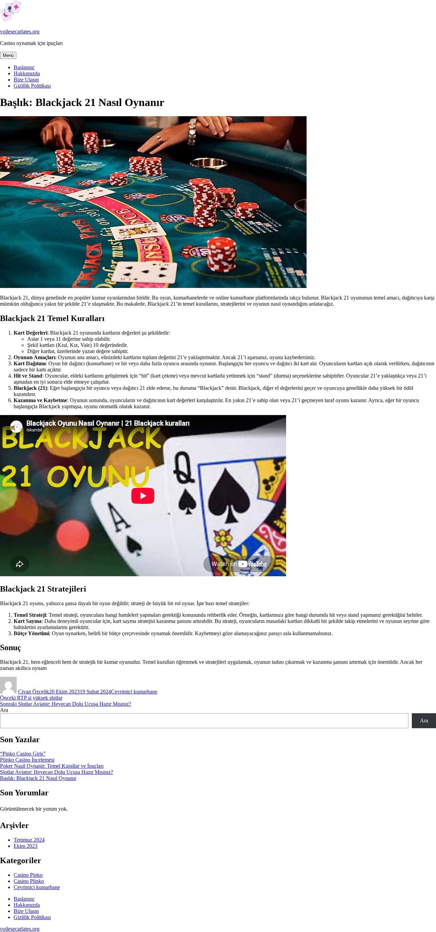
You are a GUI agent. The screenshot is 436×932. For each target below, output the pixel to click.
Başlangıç (24, 67)
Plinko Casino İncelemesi (27, 760)
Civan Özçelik (33, 691)
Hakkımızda (27, 73)
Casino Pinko (28, 875)
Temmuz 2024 (29, 840)
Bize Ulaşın (26, 79)
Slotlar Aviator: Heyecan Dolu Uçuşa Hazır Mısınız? (56, 772)
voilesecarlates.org (20, 31)
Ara (4, 710)
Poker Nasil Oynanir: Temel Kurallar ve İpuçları (52, 766)
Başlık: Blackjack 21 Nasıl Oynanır (38, 778)
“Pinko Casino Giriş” (23, 754)
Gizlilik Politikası (32, 86)
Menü (8, 55)
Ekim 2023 (25, 846)
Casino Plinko (29, 881)
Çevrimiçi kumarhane (134, 691)
